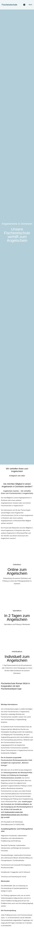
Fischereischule (9, 4)
